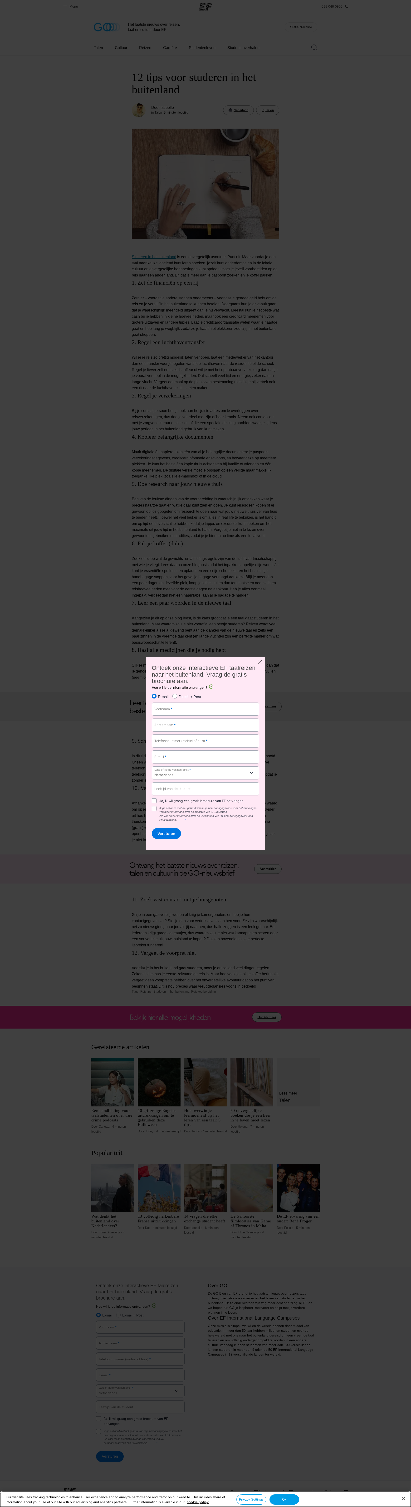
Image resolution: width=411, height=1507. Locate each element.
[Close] (403, 1498)
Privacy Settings (251, 1499)
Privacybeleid (167, 819)
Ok (284, 1499)
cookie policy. (198, 1502)
